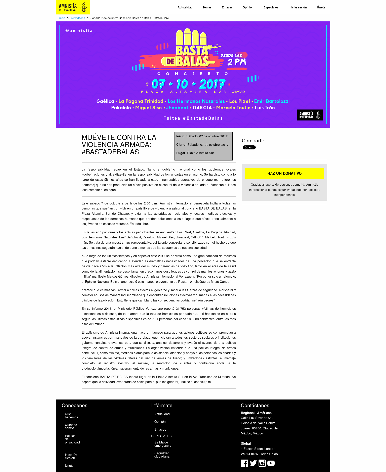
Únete (321, 7)
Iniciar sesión (297, 7)
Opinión (248, 7)
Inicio (62, 18)
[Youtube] (271, 462)
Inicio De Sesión (71, 456)
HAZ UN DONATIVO (284, 173)
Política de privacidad (72, 438)
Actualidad (185, 7)
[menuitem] (185, 7)
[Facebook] (244, 462)
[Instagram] (263, 462)
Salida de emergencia (162, 444)
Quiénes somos (71, 426)
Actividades (78, 18)
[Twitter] (254, 462)
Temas (207, 7)
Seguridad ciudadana (161, 455)
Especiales (271, 7)
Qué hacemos (71, 415)
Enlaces (227, 7)
